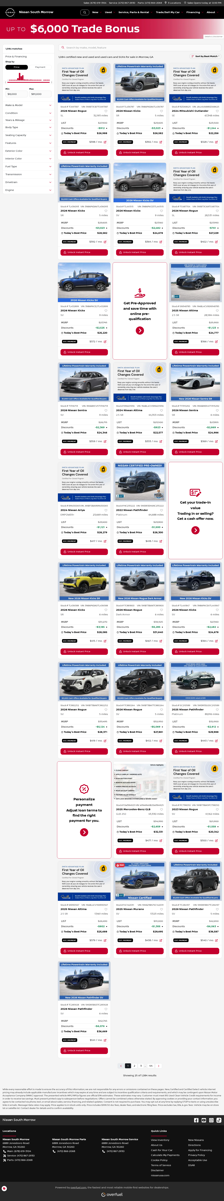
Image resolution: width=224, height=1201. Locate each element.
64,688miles (156, 514)
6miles (215, 414)
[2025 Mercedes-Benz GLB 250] (139, 781)
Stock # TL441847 (181, 605)
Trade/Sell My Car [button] (168, 12)
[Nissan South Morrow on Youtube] (202, 1120)
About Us (156, 1145)
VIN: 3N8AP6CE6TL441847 (206, 605)
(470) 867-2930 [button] (115, 1151)
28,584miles (211, 315)
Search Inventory (84, 12)
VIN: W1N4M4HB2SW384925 (149, 805)
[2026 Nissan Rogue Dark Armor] (139, 581)
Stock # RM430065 (70, 506)
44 (151, 1065)
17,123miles (157, 913)
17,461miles (101, 913)
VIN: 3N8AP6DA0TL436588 (94, 605)
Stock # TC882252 (70, 705)
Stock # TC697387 (70, 107)
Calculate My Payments (165, 1155)
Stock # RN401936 (125, 406)
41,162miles (212, 813)
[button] (173, 3)
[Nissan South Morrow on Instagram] (210, 1120)
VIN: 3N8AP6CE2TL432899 (94, 306)
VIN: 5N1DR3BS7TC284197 (206, 905)
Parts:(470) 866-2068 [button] (19, 1160)
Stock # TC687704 (181, 206)
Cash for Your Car (162, 1150)
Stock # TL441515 (124, 206)
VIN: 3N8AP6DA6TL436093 (94, 206)
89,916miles (212, 714)
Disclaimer (157, 1170)
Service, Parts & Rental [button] (134, 12)
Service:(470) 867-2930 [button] (21, 1155)
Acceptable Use (197, 1160)
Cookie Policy (159, 1160)
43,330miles (156, 813)
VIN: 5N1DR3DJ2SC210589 (206, 705)
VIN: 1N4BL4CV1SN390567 (94, 905)
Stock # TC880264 (125, 705)
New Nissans (196, 1140)
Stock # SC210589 (181, 705)
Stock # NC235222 (125, 506)
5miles (159, 115)
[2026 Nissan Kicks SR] (139, 83)
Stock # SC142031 (125, 905)
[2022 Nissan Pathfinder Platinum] (139, 482)
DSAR (191, 1165)
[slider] (5, 82)
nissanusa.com (160, 1175)
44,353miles (156, 414)
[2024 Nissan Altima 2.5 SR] (139, 382)
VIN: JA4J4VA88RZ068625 (205, 107)
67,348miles (212, 115)
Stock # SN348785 (181, 306)
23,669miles (100, 514)
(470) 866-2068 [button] (66, 1151)
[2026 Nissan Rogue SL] (84, 83)
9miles (159, 215)
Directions (194, 1145)
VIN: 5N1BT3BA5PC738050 (205, 805)
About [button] (211, 12)
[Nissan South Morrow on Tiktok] (217, 1120)
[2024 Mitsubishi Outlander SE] (195, 83)
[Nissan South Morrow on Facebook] (195, 1120)
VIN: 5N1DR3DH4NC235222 (150, 506)
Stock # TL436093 (70, 206)
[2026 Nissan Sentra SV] (84, 382)
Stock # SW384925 (125, 805)
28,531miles (212, 215)
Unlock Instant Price (79, 152)
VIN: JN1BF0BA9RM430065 (94, 506)
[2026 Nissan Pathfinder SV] (195, 881)
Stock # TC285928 (70, 1005)
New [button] (95, 12)
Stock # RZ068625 (181, 107)
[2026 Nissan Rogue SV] (84, 681)
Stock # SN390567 (70, 905)
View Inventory (160, 1140)
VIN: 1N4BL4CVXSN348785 (206, 306)
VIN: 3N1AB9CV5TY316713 (95, 406)
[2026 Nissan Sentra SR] (195, 382)
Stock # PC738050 (181, 805)
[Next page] (158, 1065)
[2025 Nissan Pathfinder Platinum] (195, 681)
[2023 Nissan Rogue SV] (195, 781)
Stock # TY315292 (181, 406)
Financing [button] (193, 12)
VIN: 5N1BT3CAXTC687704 (206, 206)
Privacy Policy (196, 1155)
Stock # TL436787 (125, 107)
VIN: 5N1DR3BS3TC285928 (94, 1005)
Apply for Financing (200, 1150)
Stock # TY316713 (69, 406)
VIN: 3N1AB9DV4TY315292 (206, 406)
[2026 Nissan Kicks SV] (139, 182)
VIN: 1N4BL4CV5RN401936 (150, 406)
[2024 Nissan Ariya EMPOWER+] (84, 482)
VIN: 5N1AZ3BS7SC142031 (151, 905)
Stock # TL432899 (70, 306)
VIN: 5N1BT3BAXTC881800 (150, 605)
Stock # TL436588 (70, 605)
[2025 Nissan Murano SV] (139, 881)
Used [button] (108, 12)
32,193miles (100, 115)
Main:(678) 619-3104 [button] (19, 1151)
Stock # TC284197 (181, 905)
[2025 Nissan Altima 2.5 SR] (195, 282)
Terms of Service (161, 1165)
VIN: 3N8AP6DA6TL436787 (150, 107)
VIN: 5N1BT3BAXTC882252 (94, 705)
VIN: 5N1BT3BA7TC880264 (150, 705)
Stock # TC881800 (125, 605)
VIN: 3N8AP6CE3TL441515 (151, 206)
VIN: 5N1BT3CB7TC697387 (94, 107)
